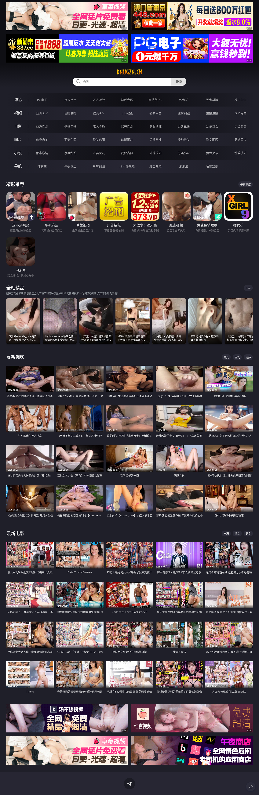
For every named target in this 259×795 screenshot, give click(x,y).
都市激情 (42, 153)
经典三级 (184, 126)
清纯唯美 (184, 140)
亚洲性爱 (42, 126)
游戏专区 (127, 100)
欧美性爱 (127, 126)
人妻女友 (99, 153)
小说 (18, 152)
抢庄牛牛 (240, 100)
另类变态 (240, 126)
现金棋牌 (212, 100)
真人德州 (70, 100)
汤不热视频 (127, 166)
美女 (226, 357)
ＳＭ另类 (240, 113)
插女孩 (42, 166)
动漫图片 (127, 140)
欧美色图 (99, 140)
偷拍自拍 (70, 126)
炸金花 (183, 100)
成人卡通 (99, 126)
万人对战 (99, 100)
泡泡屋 (183, 166)
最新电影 (15, 533)
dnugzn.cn (129, 72)
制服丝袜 (155, 126)
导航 (18, 166)
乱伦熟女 (212, 126)
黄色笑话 (212, 153)
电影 (18, 126)
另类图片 (240, 140)
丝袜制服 (184, 113)
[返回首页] (250, 786)
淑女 (237, 533)
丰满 (226, 533)
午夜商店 (70, 166)
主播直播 (212, 113)
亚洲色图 (70, 140)
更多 (248, 357)
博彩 (18, 99)
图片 (18, 139)
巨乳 (237, 357)
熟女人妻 (155, 113)
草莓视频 (99, 166)
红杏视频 (155, 166)
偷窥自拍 (42, 140)
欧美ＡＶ (99, 113)
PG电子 (42, 100)
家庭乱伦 (70, 153)
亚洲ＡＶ (42, 113)
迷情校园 (155, 153)
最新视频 (15, 357)
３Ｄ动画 (127, 113)
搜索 (179, 82)
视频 (18, 113)
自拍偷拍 (70, 113)
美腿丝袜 (155, 140)
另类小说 (184, 153)
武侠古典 (127, 153)
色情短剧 (212, 166)
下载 (248, 288)
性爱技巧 (240, 153)
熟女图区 (212, 140)
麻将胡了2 (155, 100)
